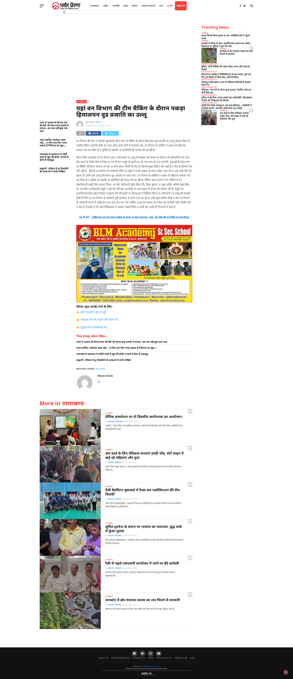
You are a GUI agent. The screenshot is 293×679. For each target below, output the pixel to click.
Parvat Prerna (114, 462)
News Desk (95, 122)
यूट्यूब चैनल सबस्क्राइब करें (94, 327)
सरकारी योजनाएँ (148, 5)
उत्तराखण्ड (94, 5)
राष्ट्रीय (105, 5)
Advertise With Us (120, 658)
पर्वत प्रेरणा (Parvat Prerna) (150, 666)
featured (100, 369)
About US (103, 658)
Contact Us (139, 658)
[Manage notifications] (285, 672)
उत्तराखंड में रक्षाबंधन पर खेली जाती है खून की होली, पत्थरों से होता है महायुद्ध (54, 157)
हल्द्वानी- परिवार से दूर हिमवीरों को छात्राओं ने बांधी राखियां (54, 170)
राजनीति (116, 5)
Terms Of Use (180, 658)
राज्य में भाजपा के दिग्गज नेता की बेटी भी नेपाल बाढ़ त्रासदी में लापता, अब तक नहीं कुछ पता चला (54, 127)
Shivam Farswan (115, 422)
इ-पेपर (170, 5)
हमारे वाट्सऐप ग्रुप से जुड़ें (93, 312)
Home (151, 658)
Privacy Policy (164, 658)
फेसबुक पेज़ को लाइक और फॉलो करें (99, 319)
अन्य (161, 5)
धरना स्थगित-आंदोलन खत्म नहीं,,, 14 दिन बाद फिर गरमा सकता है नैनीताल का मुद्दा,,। (53, 142)
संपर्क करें (181, 5)
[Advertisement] (227, 151)
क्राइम (125, 5)
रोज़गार (135, 5)
